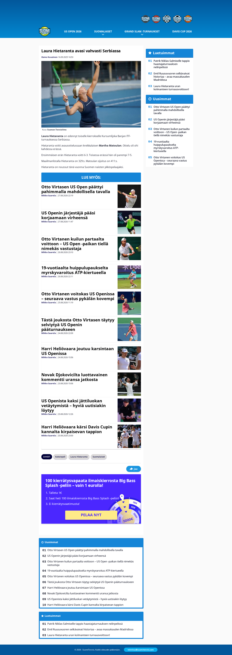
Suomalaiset (103, 31)
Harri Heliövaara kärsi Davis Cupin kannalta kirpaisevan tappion (76, 429)
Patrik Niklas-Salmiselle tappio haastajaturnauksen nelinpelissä (85, 623)
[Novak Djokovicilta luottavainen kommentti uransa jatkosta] (129, 384)
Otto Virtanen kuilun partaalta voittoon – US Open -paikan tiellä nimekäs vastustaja (74, 243)
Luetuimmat (53, 616)
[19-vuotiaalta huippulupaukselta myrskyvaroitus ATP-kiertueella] (129, 277)
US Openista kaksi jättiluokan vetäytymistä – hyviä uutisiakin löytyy (73, 405)
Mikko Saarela (48, 195)
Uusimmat (51, 542)
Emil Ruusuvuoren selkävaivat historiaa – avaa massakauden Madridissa (90, 629)
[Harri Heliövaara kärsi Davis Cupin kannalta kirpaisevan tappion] (129, 436)
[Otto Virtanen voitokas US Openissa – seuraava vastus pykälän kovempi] (129, 303)
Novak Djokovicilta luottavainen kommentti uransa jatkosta (74, 377)
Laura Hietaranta (79, 456)
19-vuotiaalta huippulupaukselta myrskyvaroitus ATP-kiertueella (74, 270)
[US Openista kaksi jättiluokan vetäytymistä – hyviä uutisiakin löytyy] (129, 410)
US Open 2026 (72, 31)
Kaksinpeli (60, 456)
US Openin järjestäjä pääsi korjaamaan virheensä (68, 215)
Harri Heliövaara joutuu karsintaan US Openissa (77, 351)
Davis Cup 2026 (182, 31)
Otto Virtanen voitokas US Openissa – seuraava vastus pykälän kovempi (78, 296)
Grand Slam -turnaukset (142, 31)
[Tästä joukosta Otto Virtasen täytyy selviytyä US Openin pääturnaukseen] (129, 329)
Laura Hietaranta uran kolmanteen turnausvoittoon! (78, 635)
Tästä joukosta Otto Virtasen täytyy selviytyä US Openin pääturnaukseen (77, 324)
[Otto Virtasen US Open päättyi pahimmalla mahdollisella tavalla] (129, 196)
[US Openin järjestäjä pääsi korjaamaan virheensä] (129, 222)
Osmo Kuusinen (49, 57)
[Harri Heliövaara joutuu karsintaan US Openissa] (129, 358)
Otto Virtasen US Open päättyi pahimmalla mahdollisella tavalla (75, 189)
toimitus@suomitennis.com (141, 649)
